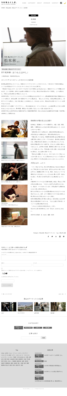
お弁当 (6, 353)
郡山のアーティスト (17, 8)
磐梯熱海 (7, 363)
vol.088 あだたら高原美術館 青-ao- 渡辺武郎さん (48, 381)
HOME (24, 3)
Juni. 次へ (61, 294)
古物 (25, 359)
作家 (5, 359)
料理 (2, 361)
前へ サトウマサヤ (7, 294)
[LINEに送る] (60, 236)
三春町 (14, 357)
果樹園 (14, 361)
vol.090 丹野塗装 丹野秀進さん (53, 365)
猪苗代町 (19, 361)
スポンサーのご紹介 (6, 355)
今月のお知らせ (21, 357)
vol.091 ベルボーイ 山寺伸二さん (53, 355)
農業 (28, 363)
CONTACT (55, 3)
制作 (8, 359)
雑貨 (11, 365)
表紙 (45, 361)
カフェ (20, 353)
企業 (30, 357)
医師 (16, 359)
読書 (22, 363)
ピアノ (14, 355)
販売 (25, 363)
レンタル (10, 357)
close (2, 353)
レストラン (4, 357)
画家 (23, 361)
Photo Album (28, 327)
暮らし (10, 361)
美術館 (15, 363)
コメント (3, 254)
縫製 (12, 363)
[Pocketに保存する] (64, 236)
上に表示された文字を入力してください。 (10, 276)
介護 (27, 357)
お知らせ (38, 327)
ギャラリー (25, 353)
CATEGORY (31, 3)
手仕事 (28, 359)
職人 (19, 363)
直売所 (26, 361)
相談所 (3, 363)
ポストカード (19, 355)
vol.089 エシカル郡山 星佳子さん (53, 371)
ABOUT (39, 3)
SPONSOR (47, 3)
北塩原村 (12, 359)
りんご (10, 353)
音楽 (64, 233)
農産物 (3, 365)
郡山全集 (8, 8)
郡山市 (61, 233)
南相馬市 (20, 359)
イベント (15, 353)
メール (35, 263)
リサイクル (26, 355)
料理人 (6, 361)
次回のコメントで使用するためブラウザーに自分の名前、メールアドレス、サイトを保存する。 (22, 270)
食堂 (22, 365)
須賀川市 (17, 365)
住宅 (2, 359)
